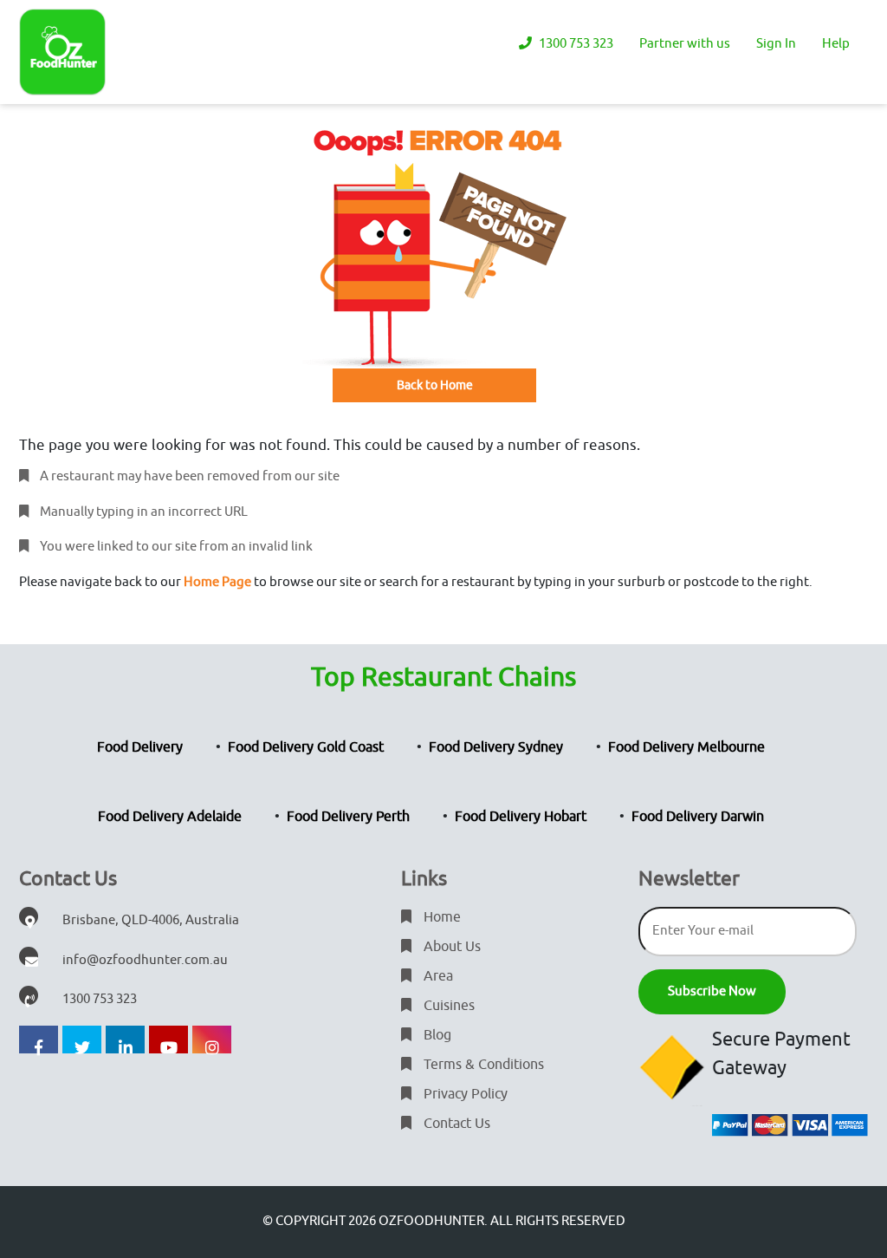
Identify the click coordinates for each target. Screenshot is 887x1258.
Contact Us (455, 1123)
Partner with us (684, 44)
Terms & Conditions (482, 1064)
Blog (435, 1035)
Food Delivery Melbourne (686, 747)
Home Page (217, 582)
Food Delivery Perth (348, 816)
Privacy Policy (464, 1094)
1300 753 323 (574, 44)
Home (440, 917)
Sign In (776, 44)
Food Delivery (140, 747)
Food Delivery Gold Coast (306, 747)
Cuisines (447, 1005)
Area (436, 976)
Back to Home (435, 385)
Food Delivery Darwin (697, 816)
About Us (450, 946)
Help (836, 44)
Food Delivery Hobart (520, 816)
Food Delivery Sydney (496, 747)
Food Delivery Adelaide (170, 816)
